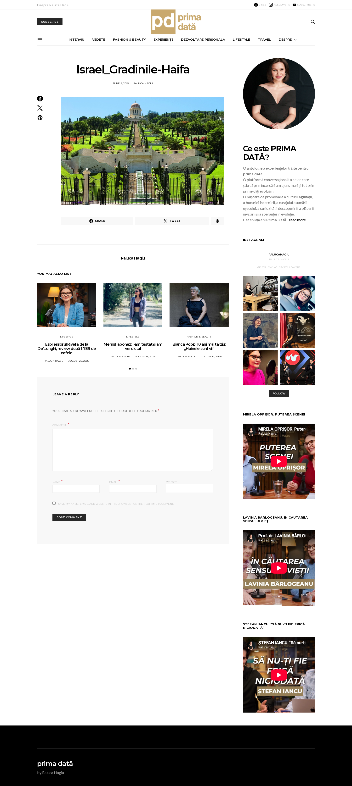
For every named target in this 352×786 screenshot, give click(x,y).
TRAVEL (264, 39)
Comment (59, 425)
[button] (129, 368)
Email (114, 481)
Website (172, 482)
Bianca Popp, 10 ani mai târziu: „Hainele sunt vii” (199, 346)
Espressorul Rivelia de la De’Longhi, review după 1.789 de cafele (67, 348)
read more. (298, 219)
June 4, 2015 (121, 83)
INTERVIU (76, 39)
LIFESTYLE (241, 39)
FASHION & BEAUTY (129, 39)
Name (57, 481)
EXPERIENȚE (163, 39)
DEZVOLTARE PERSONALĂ (203, 39)
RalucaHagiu (279, 254)
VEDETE (98, 39)
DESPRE (285, 39)
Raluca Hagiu (143, 83)
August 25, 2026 (79, 360)
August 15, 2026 (145, 356)
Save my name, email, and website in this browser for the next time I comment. (116, 503)
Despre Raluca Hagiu (53, 5)
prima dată (55, 763)
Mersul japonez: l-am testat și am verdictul (133, 346)
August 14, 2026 (211, 356)
